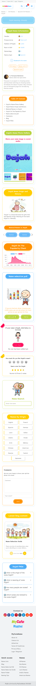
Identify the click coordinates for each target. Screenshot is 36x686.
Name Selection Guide (8, 670)
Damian (11, 235)
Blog (7, 118)
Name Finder (5, 672)
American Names (24, 675)
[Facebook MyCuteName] (8, 615)
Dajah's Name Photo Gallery (15, 104)
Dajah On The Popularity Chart (16, 111)
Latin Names (23, 670)
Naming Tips (5, 675)
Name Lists (4, 661)
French (25, 422)
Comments (9, 116)
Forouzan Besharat (17, 76)
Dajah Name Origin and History (16, 107)
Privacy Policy (16, 649)
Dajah (3, 13)
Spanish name (18, 69)
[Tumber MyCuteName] (20, 615)
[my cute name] (18, 623)
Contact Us (15, 640)
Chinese (10, 448)
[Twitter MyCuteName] (12, 615)
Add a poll (11, 317)
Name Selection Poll (7, 667)
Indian (26, 432)
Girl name (13, 66)
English (10, 422)
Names (4, 1)
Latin (10, 432)
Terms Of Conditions (18, 646)
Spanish (10, 427)
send (18, 501)
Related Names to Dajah (14, 109)
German (25, 427)
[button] (31, 158)
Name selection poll (12, 114)
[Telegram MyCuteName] (23, 615)
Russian (10, 453)
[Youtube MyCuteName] (31, 615)
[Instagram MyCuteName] (5, 615)
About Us (14, 637)
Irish (10, 443)
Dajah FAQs (9, 121)
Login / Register (18, 1)
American (25, 448)
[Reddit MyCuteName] (27, 615)
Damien (24, 235)
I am (18, 345)
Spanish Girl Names (24, 11)
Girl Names (12, 11)
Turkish (25, 453)
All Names (22, 661)
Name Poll (10, 1)
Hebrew (25, 443)
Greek (26, 438)
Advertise (15, 643)
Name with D (23, 66)
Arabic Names (24, 672)
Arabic (10, 438)
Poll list (26, 317)
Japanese (18, 458)
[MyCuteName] (6, 6)
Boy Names (22, 664)
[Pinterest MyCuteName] (16, 615)
